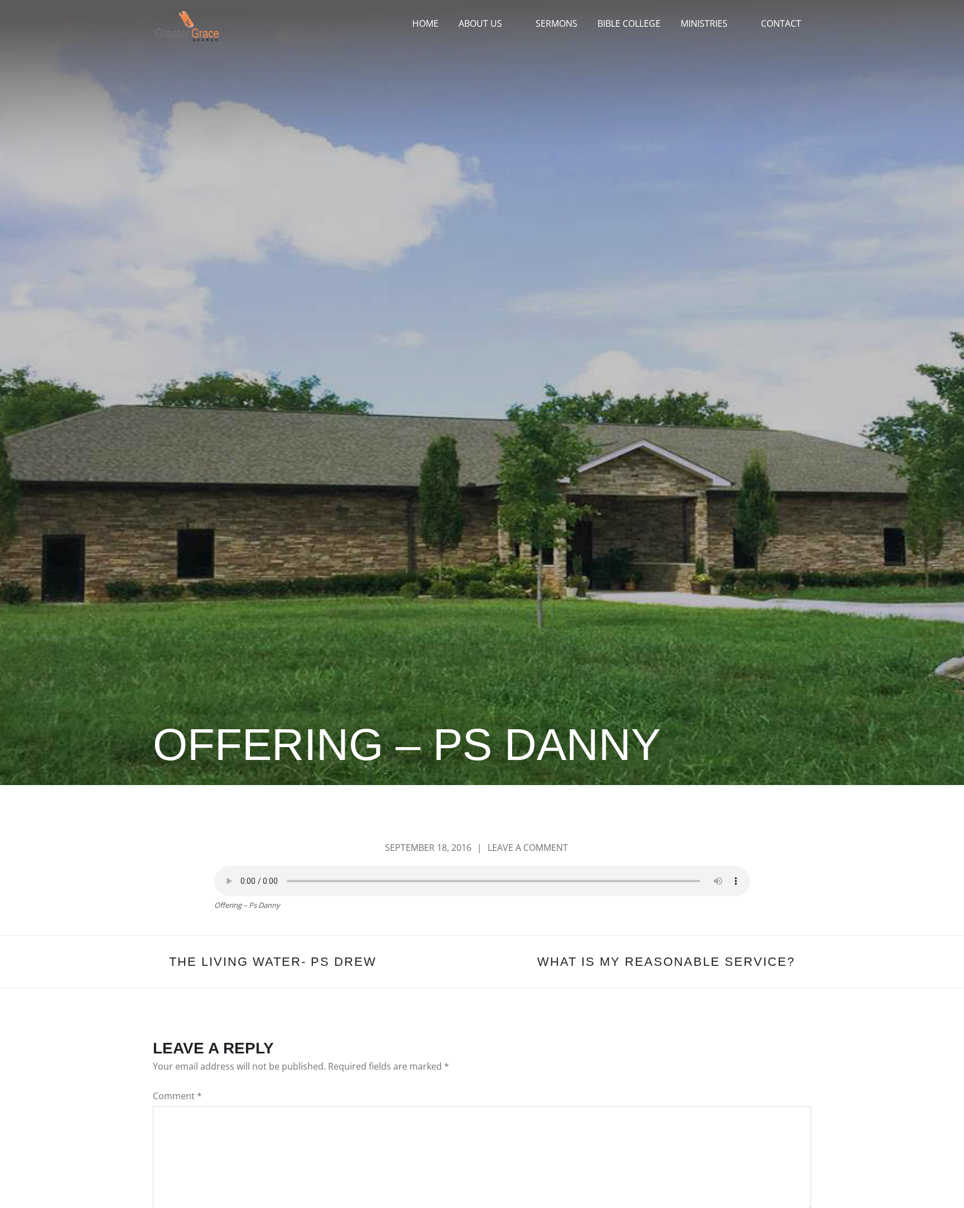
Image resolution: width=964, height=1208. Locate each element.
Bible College (629, 23)
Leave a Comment (528, 847)
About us (480, 23)
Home (425, 23)
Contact (781, 23)
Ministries (704, 23)
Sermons (556, 23)
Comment (177, 1096)
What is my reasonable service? (666, 962)
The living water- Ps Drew (273, 962)
